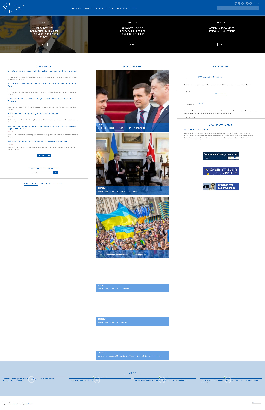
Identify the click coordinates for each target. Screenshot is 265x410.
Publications (100, 8)
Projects (87, 8)
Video (134, 8)
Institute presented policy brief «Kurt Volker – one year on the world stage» (42, 71)
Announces (221, 66)
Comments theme (198, 129)
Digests (220, 93)
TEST (200, 103)
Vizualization (123, 8)
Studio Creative (28, 404)
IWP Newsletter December (210, 77)
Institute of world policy (19, 7)
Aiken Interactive (12, 404)
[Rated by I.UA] (256, 403)
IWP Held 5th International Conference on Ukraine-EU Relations (37, 141)
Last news (44, 66)
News (111, 8)
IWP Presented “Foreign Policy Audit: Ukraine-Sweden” (33, 114)
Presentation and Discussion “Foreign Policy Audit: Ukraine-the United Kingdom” (40, 100)
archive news (44, 155)
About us (76, 8)
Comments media (220, 125)
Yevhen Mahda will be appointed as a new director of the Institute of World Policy (42, 85)
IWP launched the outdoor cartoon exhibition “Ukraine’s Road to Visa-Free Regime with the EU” (42, 127)
